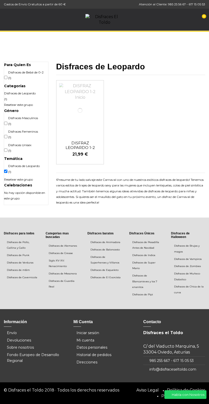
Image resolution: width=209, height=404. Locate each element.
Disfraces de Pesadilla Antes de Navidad (145, 245)
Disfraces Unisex (19, 148)
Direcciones (86, 362)
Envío (12, 333)
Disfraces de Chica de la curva (189, 289)
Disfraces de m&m (18, 270)
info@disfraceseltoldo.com (172, 369)
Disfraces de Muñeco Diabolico (187, 276)
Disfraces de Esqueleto (104, 270)
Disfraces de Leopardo (20, 96)
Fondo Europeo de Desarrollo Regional (33, 357)
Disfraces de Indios (143, 255)
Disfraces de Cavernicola (22, 277)
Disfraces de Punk (18, 255)
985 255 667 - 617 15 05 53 (171, 360)
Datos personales (91, 347)
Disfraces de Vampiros (188, 259)
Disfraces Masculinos (23, 120)
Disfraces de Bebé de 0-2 (26, 75)
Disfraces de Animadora (105, 242)
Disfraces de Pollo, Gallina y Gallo (18, 245)
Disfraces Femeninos (23, 134)
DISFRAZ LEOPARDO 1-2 (80, 145)
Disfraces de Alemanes (63, 245)
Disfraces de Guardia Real (61, 283)
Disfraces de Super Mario (143, 265)
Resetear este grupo (18, 105)
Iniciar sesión (87, 333)
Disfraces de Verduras (20, 262)
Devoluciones (19, 340)
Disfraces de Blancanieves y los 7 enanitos (144, 281)
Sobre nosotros (20, 347)
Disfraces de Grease (61, 253)
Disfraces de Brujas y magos (187, 248)
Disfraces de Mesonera (63, 273)
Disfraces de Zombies (187, 266)
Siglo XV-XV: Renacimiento (58, 263)
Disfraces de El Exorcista (105, 277)
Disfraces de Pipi (142, 294)
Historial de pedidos (93, 354)
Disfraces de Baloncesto (105, 249)
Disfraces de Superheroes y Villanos (104, 259)
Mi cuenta (85, 340)
